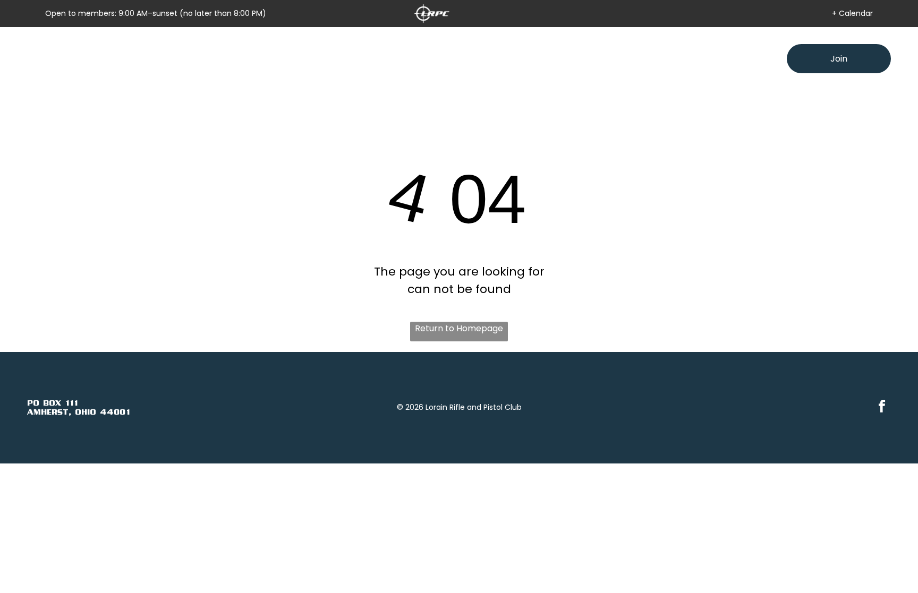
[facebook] (881, 407)
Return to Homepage (459, 328)
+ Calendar (852, 13)
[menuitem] (325, 58)
